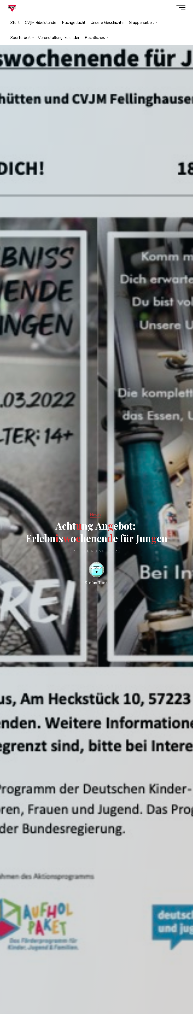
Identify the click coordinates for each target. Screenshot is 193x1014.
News (95, 514)
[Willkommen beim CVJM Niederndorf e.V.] (12, 7)
